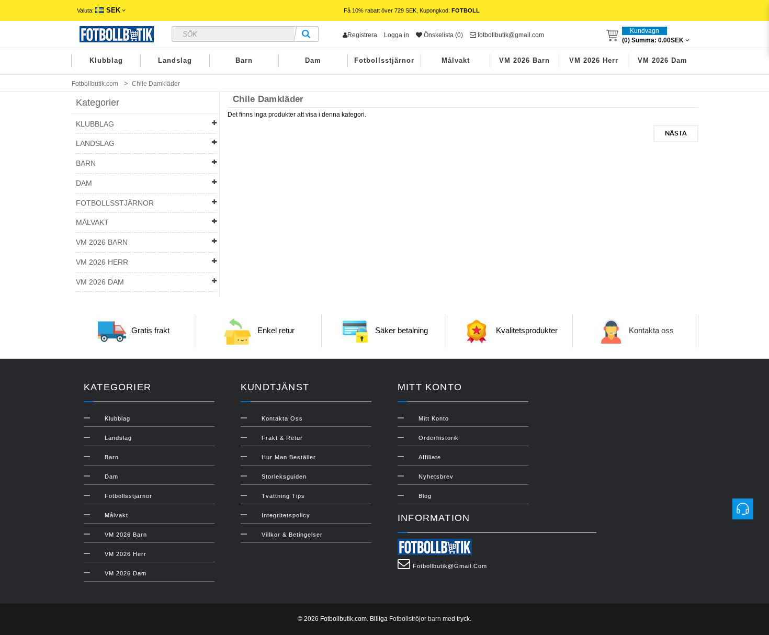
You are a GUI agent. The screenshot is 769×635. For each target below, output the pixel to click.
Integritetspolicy (286, 515)
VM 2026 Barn (524, 60)
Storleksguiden (284, 476)
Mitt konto (434, 418)
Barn (244, 60)
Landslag (175, 60)
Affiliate (430, 457)
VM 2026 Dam (662, 60)
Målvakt (456, 60)
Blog (425, 496)
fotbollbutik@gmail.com (510, 35)
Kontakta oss (651, 330)
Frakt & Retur (282, 438)
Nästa (676, 133)
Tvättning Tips (283, 496)
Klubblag (106, 60)
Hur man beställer (289, 457)
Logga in (396, 35)
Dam (313, 60)
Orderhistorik (439, 438)
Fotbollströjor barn (415, 618)
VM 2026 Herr (593, 60)
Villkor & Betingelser (292, 534)
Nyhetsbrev (436, 476)
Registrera (362, 35)
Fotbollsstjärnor (384, 60)
